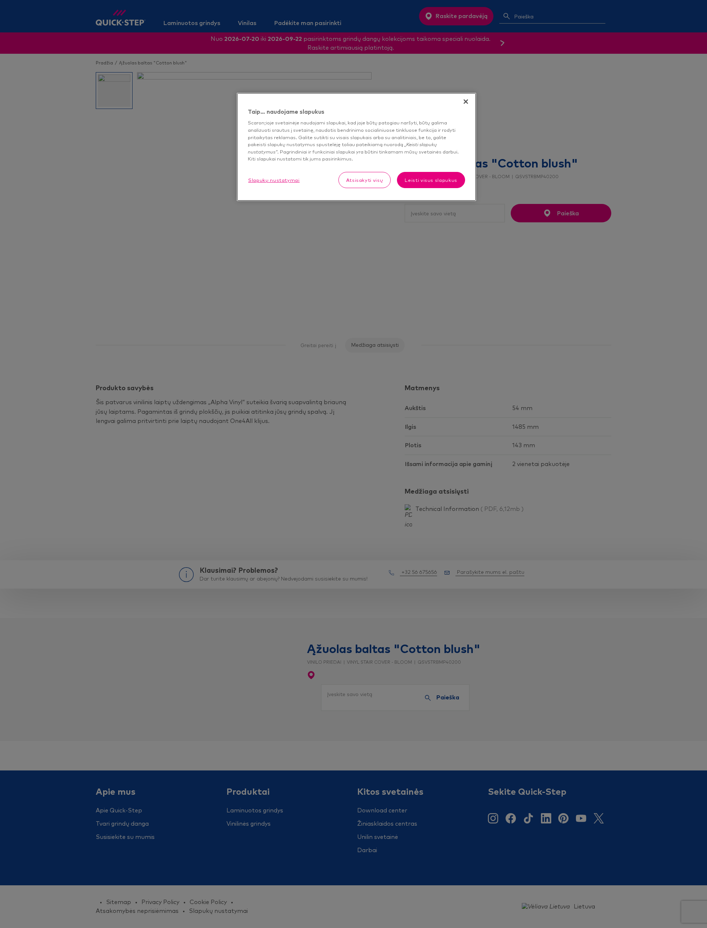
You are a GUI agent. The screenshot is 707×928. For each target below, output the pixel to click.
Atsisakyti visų (364, 180)
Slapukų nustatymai (274, 180)
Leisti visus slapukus (431, 180)
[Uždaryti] (466, 101)
